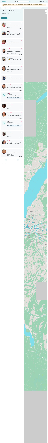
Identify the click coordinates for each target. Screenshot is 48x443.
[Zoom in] (46, 10)
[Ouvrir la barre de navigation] (46, 1)
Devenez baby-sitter (42, 1)
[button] (25, 235)
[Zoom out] (46, 12)
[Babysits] (3, 1)
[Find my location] (46, 14)
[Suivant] (18, 160)
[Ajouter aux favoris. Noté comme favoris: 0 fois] (21, 23)
